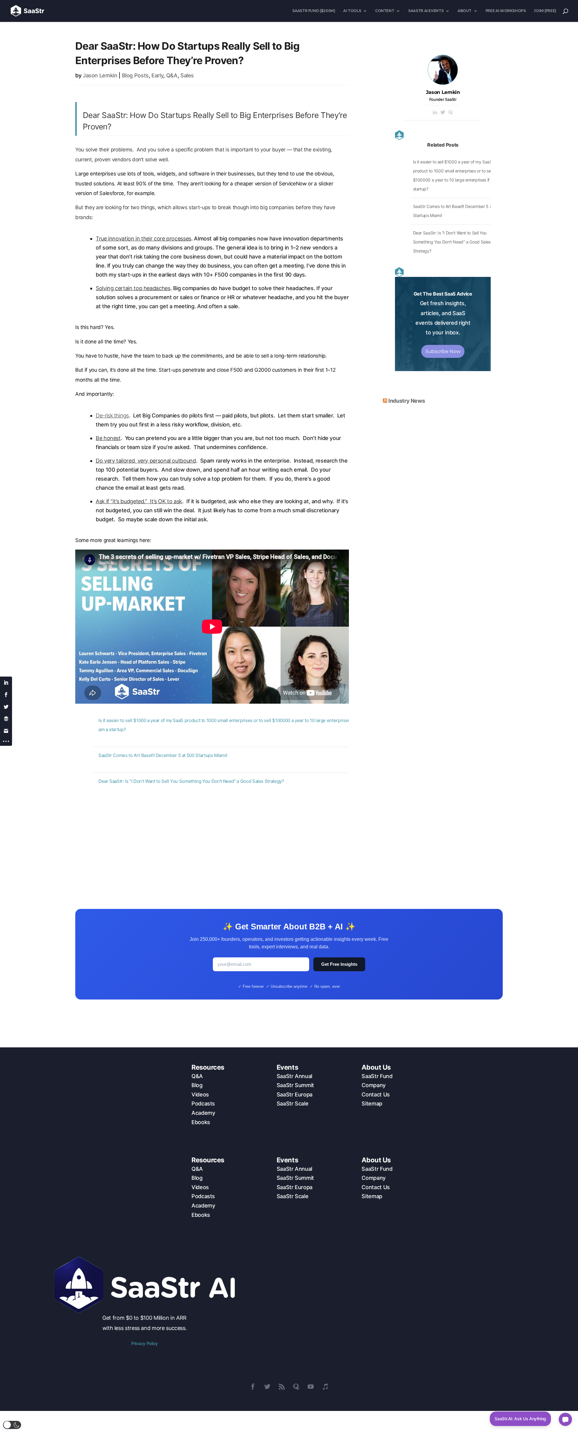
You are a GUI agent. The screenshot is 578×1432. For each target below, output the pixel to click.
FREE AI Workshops (506, 11)
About (464, 11)
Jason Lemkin (100, 75)
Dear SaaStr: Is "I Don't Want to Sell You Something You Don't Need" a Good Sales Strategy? (191, 781)
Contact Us (376, 1094)
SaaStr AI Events (425, 11)
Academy (203, 1113)
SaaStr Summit (295, 1085)
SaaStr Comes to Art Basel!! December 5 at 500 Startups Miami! (162, 755)
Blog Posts (135, 75)
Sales (187, 75)
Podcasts (203, 1103)
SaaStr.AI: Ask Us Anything (520, 1418)
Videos (200, 1094)
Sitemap (372, 1103)
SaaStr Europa (294, 1094)
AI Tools (352, 11)
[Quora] (450, 113)
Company (373, 1085)
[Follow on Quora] (296, 1387)
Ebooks (200, 1122)
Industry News (406, 401)
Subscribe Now (442, 351)
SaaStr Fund (377, 1076)
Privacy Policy (144, 1343)
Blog (197, 1085)
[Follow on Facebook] (253, 1387)
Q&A (172, 75)
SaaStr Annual (294, 1076)
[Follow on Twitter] (267, 1387)
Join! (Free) (545, 11)
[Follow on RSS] (282, 1387)
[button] (12, 1425)
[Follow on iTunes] (325, 1387)
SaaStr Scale (293, 1103)
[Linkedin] (435, 113)
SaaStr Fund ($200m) (313, 11)
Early (157, 75)
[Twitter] (442, 113)
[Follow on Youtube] (311, 1387)
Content (384, 11)
